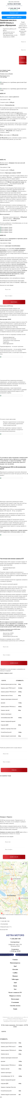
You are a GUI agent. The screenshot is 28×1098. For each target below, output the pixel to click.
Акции (15, 1009)
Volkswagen (15, 979)
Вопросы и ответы (15, 996)
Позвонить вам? (14, 13)
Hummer (15, 976)
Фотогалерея (15, 999)
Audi (15, 982)
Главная (15, 959)
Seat (15, 989)
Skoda (15, 986)
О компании (15, 1002)
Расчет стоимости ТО (15, 992)
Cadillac (15, 972)
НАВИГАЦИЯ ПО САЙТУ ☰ (14, 17)
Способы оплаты (15, 1005)
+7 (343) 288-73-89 (14, 8)
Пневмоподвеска (15, 963)
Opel (15, 966)
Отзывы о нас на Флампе (6, 73)
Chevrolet (15, 969)
